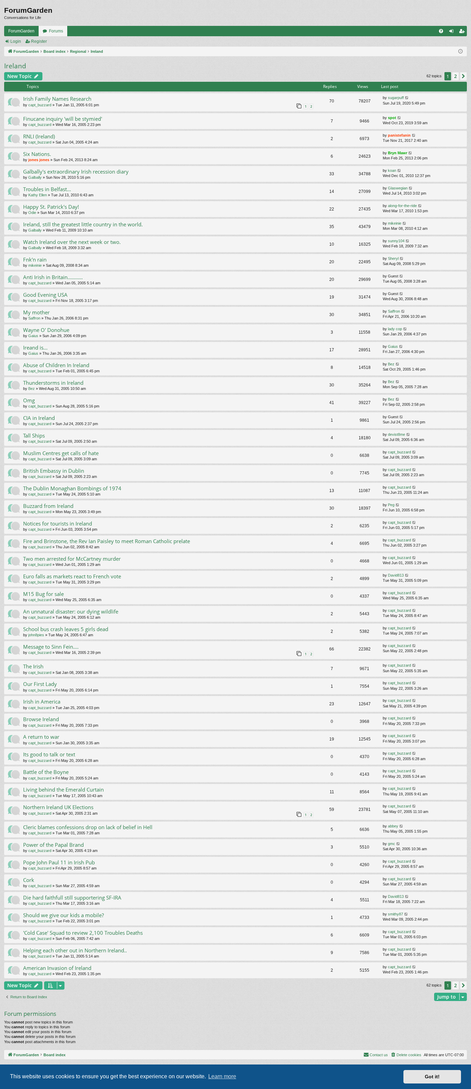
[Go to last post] (407, 97)
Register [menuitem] (463, 32)
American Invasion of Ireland (57, 967)
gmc (391, 844)
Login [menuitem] (453, 32)
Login (15, 41)
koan (392, 170)
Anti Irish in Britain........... (53, 277)
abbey (393, 826)
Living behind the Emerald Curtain (63, 789)
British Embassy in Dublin (53, 470)
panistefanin (399, 135)
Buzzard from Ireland (48, 505)
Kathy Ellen (37, 195)
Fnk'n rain (35, 259)
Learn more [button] (222, 1076)
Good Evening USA (45, 294)
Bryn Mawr (397, 153)
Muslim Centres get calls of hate (61, 453)
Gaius (33, 336)
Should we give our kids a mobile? (63, 915)
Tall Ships (34, 435)
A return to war (41, 736)
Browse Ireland (41, 719)
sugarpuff (396, 98)
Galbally (35, 177)
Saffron (34, 318)
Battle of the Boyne (46, 771)
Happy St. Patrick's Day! (51, 206)
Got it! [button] (432, 1076)
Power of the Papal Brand (53, 844)
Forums (56, 31)
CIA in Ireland (39, 417)
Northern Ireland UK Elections (58, 807)
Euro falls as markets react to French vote (72, 576)
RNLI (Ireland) (39, 136)
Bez (391, 364)
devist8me (396, 434)
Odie (32, 212)
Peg (391, 505)
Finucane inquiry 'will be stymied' (62, 118)
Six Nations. (37, 153)
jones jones (38, 160)
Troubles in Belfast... (47, 189)
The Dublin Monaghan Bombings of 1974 (72, 488)
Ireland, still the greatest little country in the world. (83, 224)
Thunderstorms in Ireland (53, 382)
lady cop (395, 329)
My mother (36, 312)
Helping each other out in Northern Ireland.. (75, 950)
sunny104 (396, 241)
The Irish (33, 666)
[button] (463, 76)
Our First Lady (40, 683)
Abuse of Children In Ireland (56, 365)
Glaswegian (398, 188)
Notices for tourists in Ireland (57, 523)
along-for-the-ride (402, 206)
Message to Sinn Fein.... (51, 646)
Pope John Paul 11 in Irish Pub (59, 862)
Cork (28, 879)
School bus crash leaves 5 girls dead (65, 629)
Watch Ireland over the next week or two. (72, 241)
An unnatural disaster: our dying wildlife (70, 611)
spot (392, 118)
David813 (396, 575)
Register (39, 41)
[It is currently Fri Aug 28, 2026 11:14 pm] (460, 52)
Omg (29, 400)
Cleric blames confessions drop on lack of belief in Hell (87, 827)
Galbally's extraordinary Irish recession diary (76, 171)
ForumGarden (21, 31)
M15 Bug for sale (43, 593)
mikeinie (394, 223)
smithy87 (395, 914)
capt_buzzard (39, 105)
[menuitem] (441, 31)
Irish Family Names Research (57, 98)
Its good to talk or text (49, 754)
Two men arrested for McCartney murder (72, 558)
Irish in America (41, 701)
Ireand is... (35, 347)
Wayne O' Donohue (46, 329)
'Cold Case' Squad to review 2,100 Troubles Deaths (83, 932)
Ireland (15, 65)
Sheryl (393, 258)
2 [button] (455, 76)
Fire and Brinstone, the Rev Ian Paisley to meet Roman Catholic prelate (106, 541)
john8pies (36, 635)
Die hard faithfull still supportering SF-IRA (72, 897)
